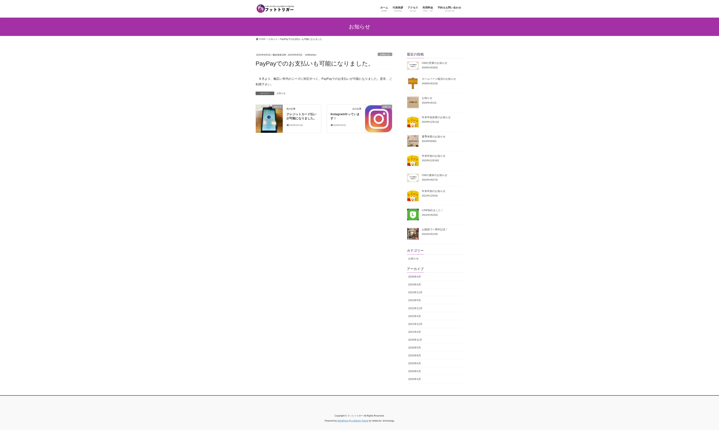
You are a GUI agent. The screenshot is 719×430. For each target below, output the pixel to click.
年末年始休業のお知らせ (436, 117)
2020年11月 (415, 339)
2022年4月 (414, 316)
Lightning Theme (359, 421)
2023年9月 (414, 300)
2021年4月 (414, 331)
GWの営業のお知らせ (434, 62)
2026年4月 (414, 276)
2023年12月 (415, 292)
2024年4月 (414, 284)
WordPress (343, 421)
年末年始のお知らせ (433, 155)
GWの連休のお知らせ (434, 175)
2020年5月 (414, 371)
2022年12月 (415, 308)
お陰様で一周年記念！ (435, 229)
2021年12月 (415, 323)
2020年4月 (414, 379)
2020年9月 (414, 347)
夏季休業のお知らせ (433, 136)
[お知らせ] (269, 118)
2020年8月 (414, 355)
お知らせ (385, 54)
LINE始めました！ (432, 210)
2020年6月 (414, 363)
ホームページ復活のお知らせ (439, 78)
